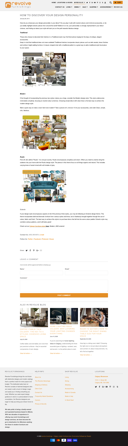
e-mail (42, 235)
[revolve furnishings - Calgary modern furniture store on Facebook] (100, 386)
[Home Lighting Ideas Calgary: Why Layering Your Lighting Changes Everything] (64, 316)
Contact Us (38, 392)
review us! (118, 7)
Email (67, 269)
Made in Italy (69, 396)
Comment (24, 278)
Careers (37, 400)
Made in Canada (70, 392)
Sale (85, 7)
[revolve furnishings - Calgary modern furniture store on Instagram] (114, 386)
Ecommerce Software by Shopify (81, 436)
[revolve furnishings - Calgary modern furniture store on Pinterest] (110, 386)
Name (22, 269)
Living (67, 377)
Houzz (51, 239)
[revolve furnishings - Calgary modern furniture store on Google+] (103, 386)
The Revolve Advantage (42, 381)
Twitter (30, 239)
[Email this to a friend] (40, 250)
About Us (38, 377)
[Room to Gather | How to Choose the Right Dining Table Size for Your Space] (94, 317)
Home (54, 2)
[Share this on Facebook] (30, 250)
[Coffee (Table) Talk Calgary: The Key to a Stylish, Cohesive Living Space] (34, 317)
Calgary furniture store (38, 226)
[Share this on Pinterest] (33, 250)
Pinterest (45, 239)
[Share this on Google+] (37, 250)
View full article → (26, 353)
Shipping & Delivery (41, 385)
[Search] (109, 2)
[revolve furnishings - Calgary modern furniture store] (19, 5)
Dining (67, 381)
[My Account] (105, 3)
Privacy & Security (40, 404)
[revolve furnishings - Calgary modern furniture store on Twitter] (96, 386)
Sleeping (67, 385)
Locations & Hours (64, 2)
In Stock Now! (69, 400)
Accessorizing (69, 389)
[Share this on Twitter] (26, 250)
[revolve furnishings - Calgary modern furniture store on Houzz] (117, 386)
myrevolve (79, 2)
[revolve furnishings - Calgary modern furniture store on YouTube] (107, 386)
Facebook (37, 239)
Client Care (38, 389)
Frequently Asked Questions (44, 396)
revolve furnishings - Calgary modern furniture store (56, 436)
